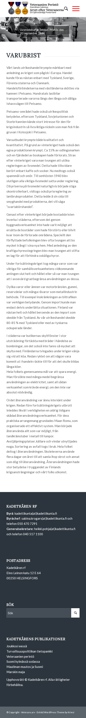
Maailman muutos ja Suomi (24, 667)
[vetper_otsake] (35, 8)
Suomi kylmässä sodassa (23, 661)
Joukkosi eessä (16, 646)
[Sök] (64, 8)
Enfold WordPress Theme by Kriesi (55, 712)
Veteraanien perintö (20, 656)
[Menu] (74, 8)
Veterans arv (28, 712)
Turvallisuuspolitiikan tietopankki (29, 651)
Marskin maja (15, 672)
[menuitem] (64, 8)
